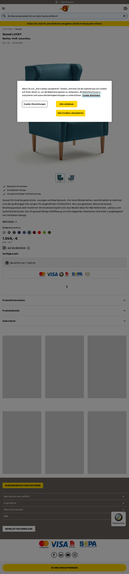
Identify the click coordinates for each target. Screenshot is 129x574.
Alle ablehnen (67, 104)
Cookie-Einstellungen (35, 104)
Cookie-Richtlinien (91, 95)
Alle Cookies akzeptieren (71, 113)
